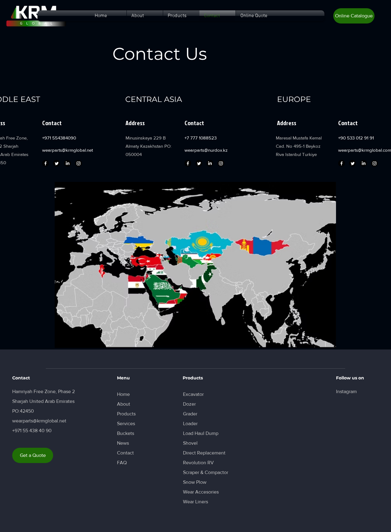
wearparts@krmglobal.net (67, 150)
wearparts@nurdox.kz (206, 150)
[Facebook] (45, 163)
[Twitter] (56, 163)
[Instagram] (78, 163)
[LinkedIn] (67, 163)
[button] (354, 16)
